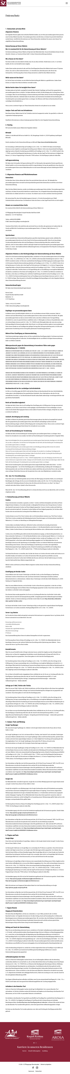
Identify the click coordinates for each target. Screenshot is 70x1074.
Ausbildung (45, 1051)
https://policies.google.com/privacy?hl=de (16, 887)
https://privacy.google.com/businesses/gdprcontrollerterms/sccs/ (22, 881)
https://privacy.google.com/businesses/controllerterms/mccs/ (21, 815)
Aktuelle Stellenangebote (34, 1051)
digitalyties (48, 1064)
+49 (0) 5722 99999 (15, 219)
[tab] (33, 1042)
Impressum (31, 1071)
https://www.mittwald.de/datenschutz (47, 142)
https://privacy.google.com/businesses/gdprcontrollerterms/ (25, 878)
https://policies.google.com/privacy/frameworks (22, 813)
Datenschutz (38, 1071)
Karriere (24, 1051)
